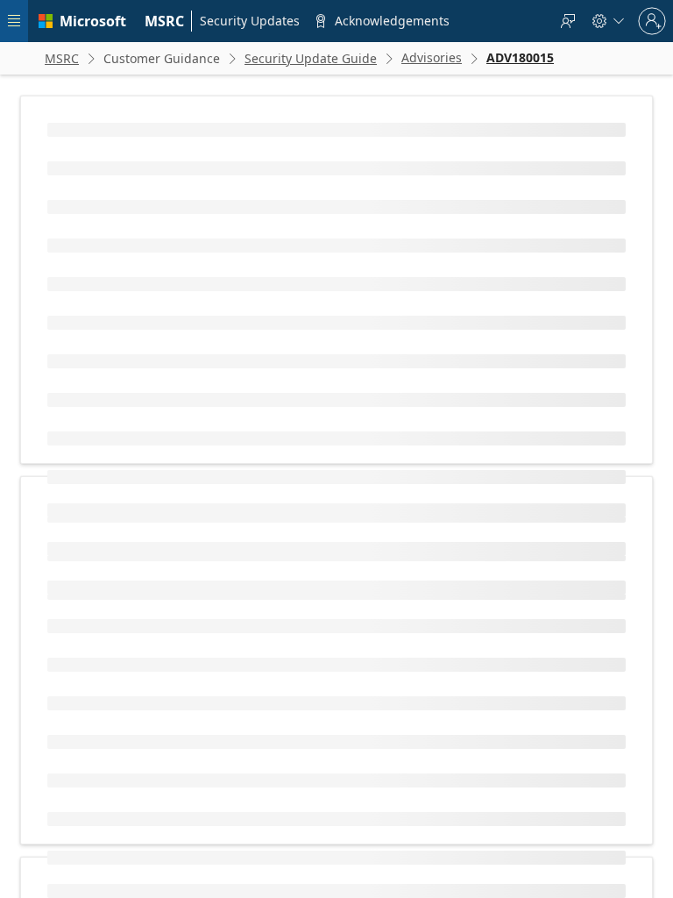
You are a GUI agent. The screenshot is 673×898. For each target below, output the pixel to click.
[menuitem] (164, 21)
